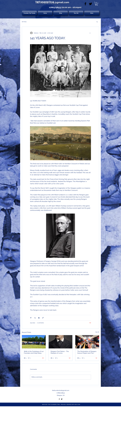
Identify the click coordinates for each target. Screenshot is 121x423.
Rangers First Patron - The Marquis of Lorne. (60, 352)
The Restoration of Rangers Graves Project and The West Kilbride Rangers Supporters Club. (86, 352)
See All (97, 332)
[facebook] (85, 4)
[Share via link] (43, 318)
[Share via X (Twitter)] (35, 318)
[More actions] (90, 33)
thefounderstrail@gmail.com (60, 390)
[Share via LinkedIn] (39, 318)
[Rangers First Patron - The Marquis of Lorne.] (60, 341)
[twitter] (90, 4)
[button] (96, 4)
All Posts (24, 21)
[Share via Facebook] (31, 318)
